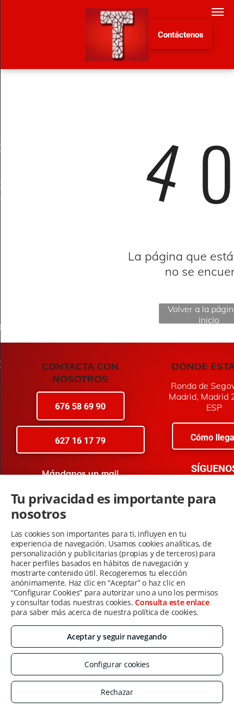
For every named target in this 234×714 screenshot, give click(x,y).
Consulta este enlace (172, 602)
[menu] (218, 12)
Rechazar (117, 692)
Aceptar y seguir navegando (117, 636)
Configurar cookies (117, 664)
